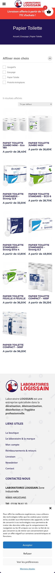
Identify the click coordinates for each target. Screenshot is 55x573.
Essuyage (24, 36)
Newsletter (12, 462)
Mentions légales (27, 568)
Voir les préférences (27, 561)
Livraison (10, 456)
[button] (50, 508)
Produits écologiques (16, 82)
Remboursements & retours (21, 450)
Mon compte (12, 444)
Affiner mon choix (16, 58)
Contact (10, 468)
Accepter (27, 545)
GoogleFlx (11, 67)
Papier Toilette (13, 77)
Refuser (27, 553)
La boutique (12, 432)
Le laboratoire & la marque (20, 438)
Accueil (16, 36)
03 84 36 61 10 (19, 503)
